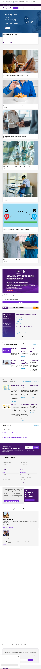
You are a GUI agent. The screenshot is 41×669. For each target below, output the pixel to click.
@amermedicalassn (31, 541)
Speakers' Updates (19, 319)
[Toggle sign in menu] (38, 8)
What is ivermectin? (22, 644)
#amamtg (9, 542)
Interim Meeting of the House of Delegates (26, 314)
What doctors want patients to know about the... (19, 646)
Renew (21, 8)
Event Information (7, 318)
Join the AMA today (30, 499)
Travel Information (7, 326)
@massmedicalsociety (22, 541)
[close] (38, 2)
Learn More (13, 2)
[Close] (18, 657)
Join (15, 8)
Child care (17, 324)
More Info (27, 336)
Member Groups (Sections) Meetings (25, 326)
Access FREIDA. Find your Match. (11, 501)
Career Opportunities (13, 644)
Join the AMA (36, 307)
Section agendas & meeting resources (23, 332)
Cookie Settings (9, 665)
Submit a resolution (19, 323)
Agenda (17, 321)
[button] (20, 5)
